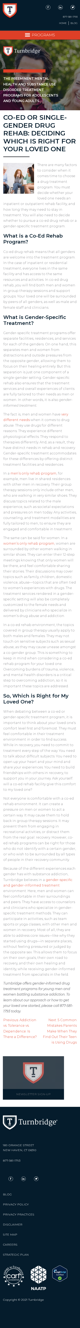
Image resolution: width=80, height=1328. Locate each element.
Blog (74, 23)
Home (63, 23)
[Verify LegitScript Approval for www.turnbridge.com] (59, 1280)
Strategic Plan (16, 1254)
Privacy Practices (18, 1214)
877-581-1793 (70, 17)
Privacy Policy (16, 1204)
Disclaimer (12, 1224)
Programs (43, 34)
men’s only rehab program (33, 473)
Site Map (10, 1234)
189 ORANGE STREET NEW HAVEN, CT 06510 (19, 1147)
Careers (10, 1244)
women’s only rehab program (28, 543)
